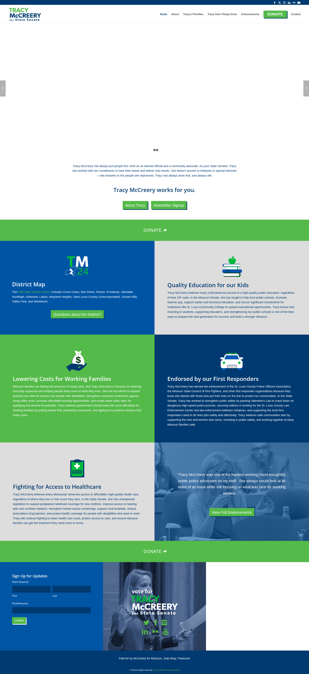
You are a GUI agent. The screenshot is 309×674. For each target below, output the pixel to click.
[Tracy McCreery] (25, 14)
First (14, 595)
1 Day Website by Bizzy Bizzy (167, 670)
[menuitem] (163, 14)
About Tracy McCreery (89, 112)
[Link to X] (279, 2)
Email (20, 603)
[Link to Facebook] (274, 2)
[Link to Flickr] (294, 2)
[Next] (306, 88)
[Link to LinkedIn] (289, 2)
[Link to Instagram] (284, 2)
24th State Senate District (34, 292)
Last (54, 595)
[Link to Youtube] (298, 2)
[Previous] (3, 88)
